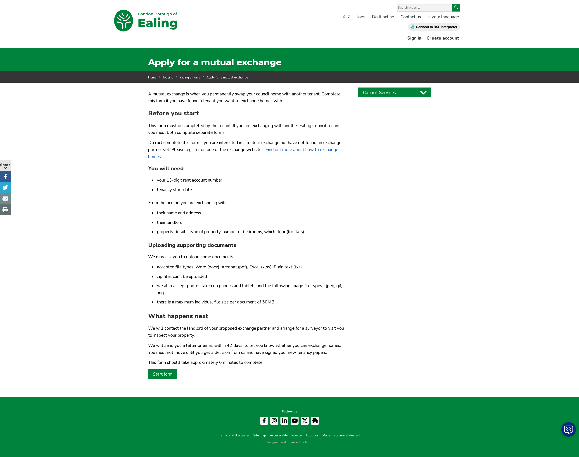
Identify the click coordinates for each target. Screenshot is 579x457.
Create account (443, 38)
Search (456, 8)
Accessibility (279, 435)
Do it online (383, 17)
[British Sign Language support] (434, 27)
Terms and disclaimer (234, 435)
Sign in (414, 38)
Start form (163, 374)
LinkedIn (284, 421)
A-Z (346, 17)
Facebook (264, 421)
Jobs (361, 17)
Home (152, 77)
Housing (167, 77)
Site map (259, 435)
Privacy (297, 435)
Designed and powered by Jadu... (289, 442)
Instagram (274, 421)
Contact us (411, 17)
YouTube (295, 421)
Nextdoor (315, 421)
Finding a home (189, 77)
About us (312, 435)
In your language (443, 17)
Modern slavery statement (341, 435)
